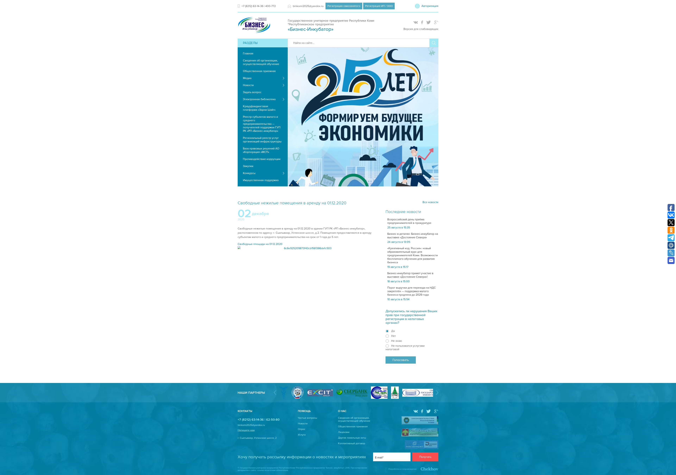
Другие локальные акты (352, 437)
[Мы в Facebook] (422, 22)
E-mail (379, 457)
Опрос (301, 429)
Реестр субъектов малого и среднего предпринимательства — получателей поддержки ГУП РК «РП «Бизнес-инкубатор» (261, 124)
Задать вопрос (252, 92)
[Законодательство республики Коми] (420, 420)
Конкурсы (249, 173)
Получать (425, 457)
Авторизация (429, 6)
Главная (248, 53)
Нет (393, 336)
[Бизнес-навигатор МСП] (421, 445)
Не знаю (396, 341)
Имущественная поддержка (260, 180)
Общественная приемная (259, 71)
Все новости (430, 202)
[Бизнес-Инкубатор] (254, 33)
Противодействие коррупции (261, 159)
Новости (248, 85)
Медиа (247, 78)
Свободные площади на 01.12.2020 (260, 244)
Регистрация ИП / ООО (379, 6)
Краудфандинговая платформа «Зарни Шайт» (259, 108)
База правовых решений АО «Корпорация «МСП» (261, 150)
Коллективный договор (351, 443)
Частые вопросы (307, 417)
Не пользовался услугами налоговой (405, 347)
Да (393, 331)
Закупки (248, 166)
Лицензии (343, 432)
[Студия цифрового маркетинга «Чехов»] (427, 469)
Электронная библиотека (259, 99)
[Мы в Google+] (436, 22)
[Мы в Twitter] (428, 22)
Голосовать (401, 360)
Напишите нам (246, 430)
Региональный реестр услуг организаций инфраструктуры (262, 139)
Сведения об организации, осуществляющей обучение (261, 62)
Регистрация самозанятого (343, 6)
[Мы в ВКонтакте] (416, 22)
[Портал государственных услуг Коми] (419, 433)
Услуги (302, 434)
